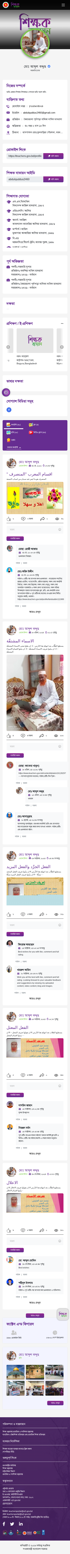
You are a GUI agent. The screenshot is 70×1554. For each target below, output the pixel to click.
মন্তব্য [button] (25, 563)
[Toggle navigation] (63, 5)
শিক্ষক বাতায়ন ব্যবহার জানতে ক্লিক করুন (17, 1449)
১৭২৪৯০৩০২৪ (36, 106)
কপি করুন (55, 156)
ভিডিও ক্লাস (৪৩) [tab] (39, 432)
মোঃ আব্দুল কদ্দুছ (29, 462)
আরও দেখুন (35, 611)
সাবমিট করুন (15, 538)
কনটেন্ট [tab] (16, 425)
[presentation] (8, 347)
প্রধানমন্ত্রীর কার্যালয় (9, 1465)
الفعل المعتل (17, 1027)
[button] (9, 519)
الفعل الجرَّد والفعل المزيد (28, 866)
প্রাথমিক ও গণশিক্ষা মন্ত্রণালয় (13, 1474)
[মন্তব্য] (35, 530)
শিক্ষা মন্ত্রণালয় (8, 1468)
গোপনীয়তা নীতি (8, 1452)
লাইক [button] (18, 563)
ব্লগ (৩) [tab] (36, 425)
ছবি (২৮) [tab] (14, 432)
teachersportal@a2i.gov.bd (21, 1511)
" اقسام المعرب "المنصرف (29, 474)
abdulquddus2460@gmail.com (39, 112)
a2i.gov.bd (15, 1500)
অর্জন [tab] (13, 440)
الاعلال (12, 1182)
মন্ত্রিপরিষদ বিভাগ (9, 1471)
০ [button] (47, 519)
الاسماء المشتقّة (20, 641)
